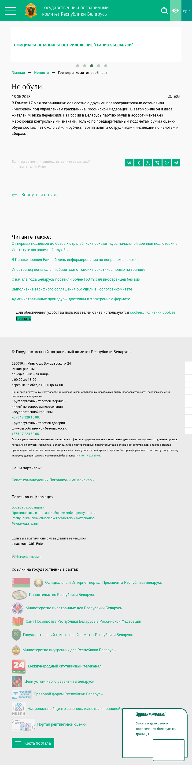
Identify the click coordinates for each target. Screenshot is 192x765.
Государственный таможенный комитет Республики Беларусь (77, 634)
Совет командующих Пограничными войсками (53, 479)
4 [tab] (98, 66)
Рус (185, 10)
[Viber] (157, 162)
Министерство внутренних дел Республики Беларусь (69, 649)
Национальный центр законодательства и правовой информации (85, 708)
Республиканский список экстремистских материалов (53, 518)
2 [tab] (84, 66)
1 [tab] (77, 66)
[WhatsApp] (166, 162)
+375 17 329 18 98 (25, 417)
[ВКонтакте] (129, 162)
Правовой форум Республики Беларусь (68, 693)
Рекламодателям (25, 523)
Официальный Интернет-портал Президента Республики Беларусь (103, 582)
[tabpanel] (96, 44)
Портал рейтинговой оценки (61, 724)
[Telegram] (176, 162)
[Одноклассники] (138, 162)
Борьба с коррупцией (28, 507)
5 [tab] (105, 66)
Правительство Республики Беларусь (61, 594)
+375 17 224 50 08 (25, 433)
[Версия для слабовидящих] (175, 10)
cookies (136, 312)
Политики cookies (160, 312)
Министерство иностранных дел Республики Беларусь (73, 607)
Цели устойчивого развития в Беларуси (58, 681)
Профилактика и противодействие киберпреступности (54, 512)
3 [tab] (91, 66)
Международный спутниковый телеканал (64, 665)
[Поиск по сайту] (164, 10)
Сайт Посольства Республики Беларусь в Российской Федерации (83, 621)
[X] (148, 162)
